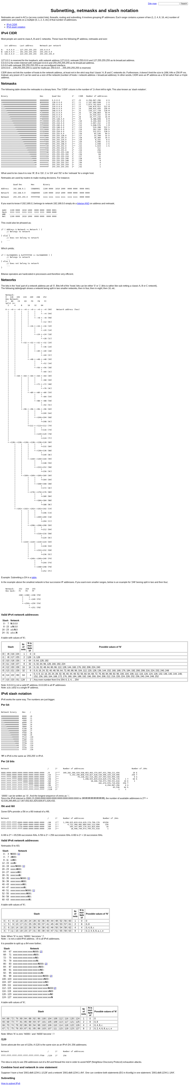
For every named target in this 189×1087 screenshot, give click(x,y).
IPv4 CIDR (12, 24)
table (34, 577)
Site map (152, 3)
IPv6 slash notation (16, 27)
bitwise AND (83, 203)
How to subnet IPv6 (10, 1083)
